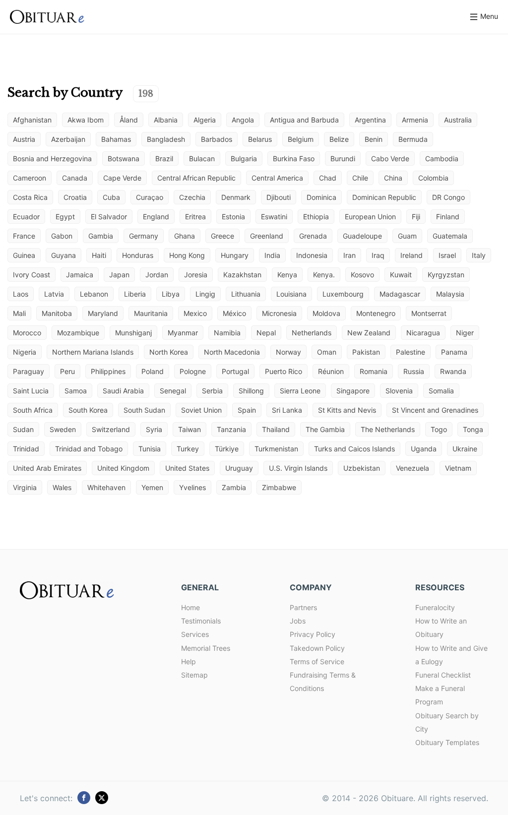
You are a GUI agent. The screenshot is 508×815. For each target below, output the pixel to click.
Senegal (173, 390)
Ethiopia (316, 216)
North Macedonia (232, 352)
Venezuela (412, 468)
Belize (339, 139)
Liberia (135, 294)
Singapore (353, 390)
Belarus (260, 139)
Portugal (235, 371)
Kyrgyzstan (446, 274)
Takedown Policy (317, 648)
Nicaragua (423, 332)
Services (195, 634)
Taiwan (189, 429)
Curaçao (149, 197)
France (24, 236)
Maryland (103, 313)
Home (190, 607)
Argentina (370, 120)
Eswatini (274, 216)
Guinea (24, 255)
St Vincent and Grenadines (435, 410)
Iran (349, 255)
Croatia (75, 197)
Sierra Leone (300, 390)
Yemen (152, 487)
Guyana (63, 255)
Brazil (164, 158)
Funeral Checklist (443, 675)
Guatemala (450, 236)
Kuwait (401, 274)
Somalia (441, 390)
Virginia (25, 487)
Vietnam (458, 468)
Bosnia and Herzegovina (52, 158)
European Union (370, 216)
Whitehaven (106, 487)
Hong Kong (187, 255)
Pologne (193, 371)
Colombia (433, 178)
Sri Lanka (287, 410)
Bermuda (413, 139)
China (393, 178)
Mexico (195, 313)
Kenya (287, 274)
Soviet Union (201, 410)
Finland (447, 216)
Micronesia (279, 313)
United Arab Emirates (47, 468)
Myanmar (183, 332)
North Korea (168, 352)
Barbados (216, 139)
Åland (129, 120)
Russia (413, 371)
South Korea (88, 410)
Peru (67, 371)
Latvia (54, 294)
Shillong (251, 390)
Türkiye (227, 448)
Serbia (212, 390)
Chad (327, 178)
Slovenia (399, 390)
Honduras (137, 255)
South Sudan (144, 410)
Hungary (235, 255)
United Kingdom (123, 468)
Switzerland (111, 429)
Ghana (184, 236)
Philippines (108, 371)
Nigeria (24, 352)
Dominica (321, 197)
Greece (222, 236)
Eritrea (195, 216)
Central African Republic (196, 178)
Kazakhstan (242, 274)
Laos (20, 294)
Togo (439, 429)
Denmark (236, 197)
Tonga (473, 429)
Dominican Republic (384, 197)
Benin (373, 139)
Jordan (156, 274)
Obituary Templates (447, 742)
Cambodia (441, 158)
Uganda (424, 448)
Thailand (276, 429)
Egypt (65, 216)
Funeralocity (435, 607)
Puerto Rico (283, 371)
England (156, 216)
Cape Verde (122, 178)
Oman (326, 352)
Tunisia (149, 448)
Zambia (234, 487)
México (234, 313)
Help (188, 661)
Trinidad (26, 448)
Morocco (27, 332)
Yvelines (192, 487)
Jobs (298, 621)
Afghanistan (32, 120)
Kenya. (324, 274)
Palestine (410, 352)
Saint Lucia (31, 390)
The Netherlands (388, 429)
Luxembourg (343, 294)
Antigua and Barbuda (304, 120)
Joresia (195, 274)
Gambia (100, 236)
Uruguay (239, 468)
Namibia (227, 332)
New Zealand (368, 332)
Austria (24, 139)
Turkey (188, 448)
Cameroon (29, 178)
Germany (143, 236)
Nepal (266, 332)
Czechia (192, 197)
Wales (62, 487)
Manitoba (57, 313)
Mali (19, 313)
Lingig (205, 294)
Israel (447, 255)
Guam (407, 236)
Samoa (75, 390)
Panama (454, 352)
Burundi (342, 158)
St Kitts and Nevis (347, 410)
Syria (154, 429)
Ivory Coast (31, 274)
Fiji (416, 216)
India (272, 255)
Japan (119, 274)
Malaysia (450, 294)
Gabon (61, 236)
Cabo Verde (390, 158)
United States (187, 468)
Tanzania (231, 429)
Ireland (411, 255)
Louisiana (291, 294)
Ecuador (26, 216)
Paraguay (28, 371)
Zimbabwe (279, 487)
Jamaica (79, 274)
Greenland (266, 236)
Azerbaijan (68, 139)
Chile (360, 178)
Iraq (378, 255)
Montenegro (375, 313)
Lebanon (94, 294)
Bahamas (116, 139)
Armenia (415, 120)
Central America (277, 178)
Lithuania (245, 294)
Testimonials (201, 621)
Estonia (233, 216)
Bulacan (202, 158)
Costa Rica (30, 197)
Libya (171, 294)
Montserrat (428, 313)
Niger (465, 332)
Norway (288, 352)
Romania (373, 371)
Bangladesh (166, 139)
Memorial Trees (205, 648)
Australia (458, 120)
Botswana (123, 158)
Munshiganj (133, 332)
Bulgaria (244, 158)
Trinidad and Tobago (89, 448)
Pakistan (366, 352)
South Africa (33, 410)
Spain (247, 410)
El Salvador (109, 216)
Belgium (301, 139)
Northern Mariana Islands (92, 352)
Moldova (326, 313)
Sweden (63, 429)
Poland (152, 371)
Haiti (99, 255)
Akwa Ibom (85, 120)
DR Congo (448, 197)
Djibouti (278, 197)
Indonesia (311, 255)
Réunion (331, 371)
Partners (303, 607)
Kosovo (362, 274)
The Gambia (325, 429)
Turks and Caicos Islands (354, 448)
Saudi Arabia (123, 390)
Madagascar (400, 294)
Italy (479, 255)
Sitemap (194, 675)
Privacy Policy (312, 634)
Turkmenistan (276, 448)
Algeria (204, 120)
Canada (74, 178)
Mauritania (151, 313)
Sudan (23, 429)
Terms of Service (317, 661)
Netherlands (311, 332)
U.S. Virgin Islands (298, 468)
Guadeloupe (362, 236)
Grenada (313, 236)
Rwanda (453, 371)
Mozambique (78, 332)
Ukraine (464, 448)
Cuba (111, 197)
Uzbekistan (361, 468)
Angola (243, 120)
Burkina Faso (294, 158)
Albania (166, 120)
